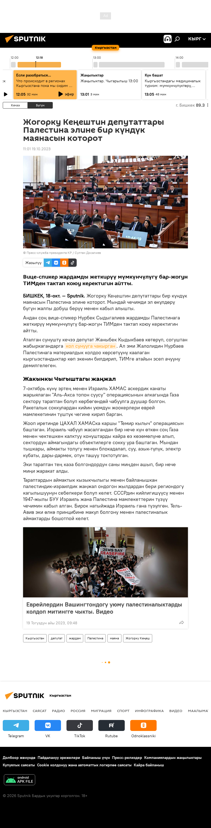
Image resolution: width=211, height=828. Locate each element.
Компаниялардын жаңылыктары (173, 757)
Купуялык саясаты (19, 764)
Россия (78, 710)
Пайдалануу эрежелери (59, 757)
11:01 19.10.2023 (37, 148)
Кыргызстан (35, 638)
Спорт (123, 710)
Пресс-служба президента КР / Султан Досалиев (64, 253)
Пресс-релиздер (127, 757)
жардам (75, 638)
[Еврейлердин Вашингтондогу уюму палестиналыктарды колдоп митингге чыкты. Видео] (105, 562)
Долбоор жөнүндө (19, 757)
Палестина (95, 638)
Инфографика (149, 710)
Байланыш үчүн (96, 757)
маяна (114, 638)
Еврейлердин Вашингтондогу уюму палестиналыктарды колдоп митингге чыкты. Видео (104, 608)
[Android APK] (19, 780)
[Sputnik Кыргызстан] (27, 43)
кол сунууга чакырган (90, 346)
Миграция (101, 710)
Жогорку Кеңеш (138, 638)
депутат (56, 638)
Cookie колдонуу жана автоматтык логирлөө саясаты (84, 764)
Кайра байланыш (149, 764)
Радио (58, 710)
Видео (175, 710)
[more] (181, 622)
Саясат (39, 710)
